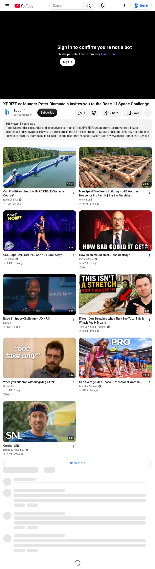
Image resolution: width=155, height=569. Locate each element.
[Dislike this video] (93, 113)
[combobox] (67, 5)
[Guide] (7, 5)
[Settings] (124, 5)
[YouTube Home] (23, 5)
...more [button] (144, 135)
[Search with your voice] (102, 6)
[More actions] (148, 113)
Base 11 (20, 111)
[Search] (88, 6)
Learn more (108, 54)
